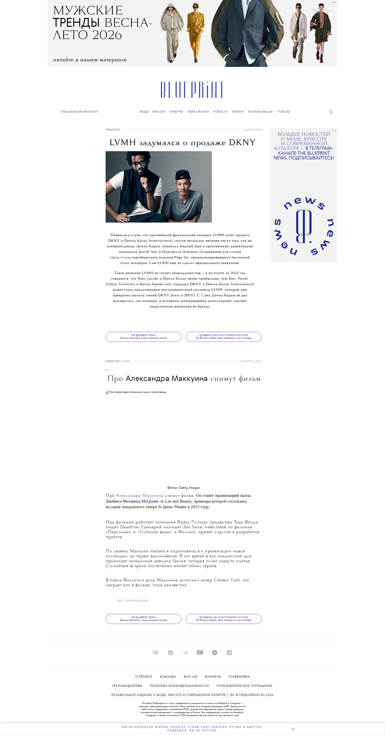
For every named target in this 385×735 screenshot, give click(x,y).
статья (125, 257)
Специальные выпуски (79, 111)
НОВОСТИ (113, 129)
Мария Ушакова (136, 600)
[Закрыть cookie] (292, 729)
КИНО (126, 361)
